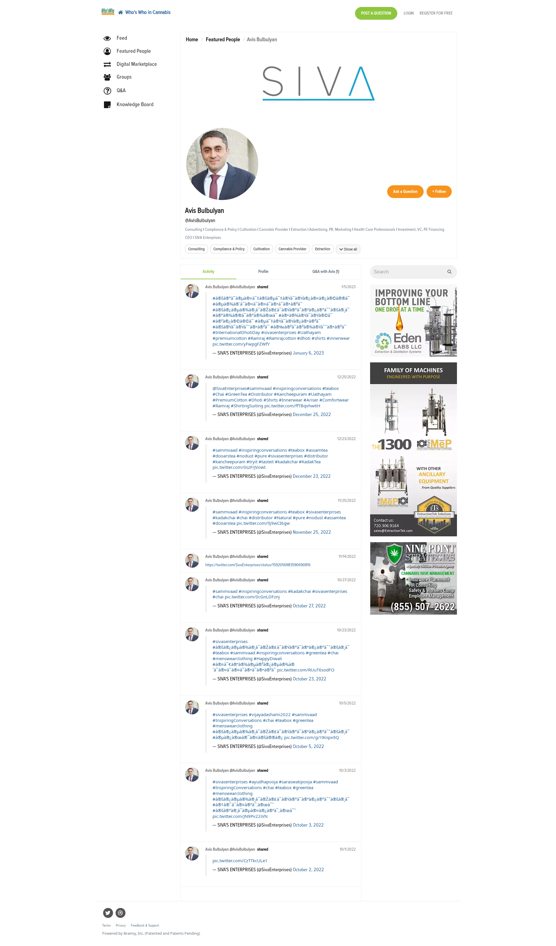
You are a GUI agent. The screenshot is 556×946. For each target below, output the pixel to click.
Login (262, 32)
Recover (283, 32)
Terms (289, 98)
